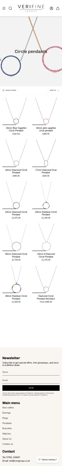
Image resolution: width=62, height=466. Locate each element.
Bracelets (7, 428)
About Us (7, 439)
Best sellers (8, 407)
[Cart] (58, 8)
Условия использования (30, 395)
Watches (6, 433)
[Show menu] (4, 8)
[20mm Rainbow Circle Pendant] (46, 195)
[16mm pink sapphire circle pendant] (46, 111)
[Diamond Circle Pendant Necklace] (46, 279)
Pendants (7, 423)
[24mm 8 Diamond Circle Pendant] (46, 237)
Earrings (6, 413)
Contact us (7, 444)
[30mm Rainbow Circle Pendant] (16, 279)
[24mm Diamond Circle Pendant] (16, 195)
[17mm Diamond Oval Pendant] (46, 153)
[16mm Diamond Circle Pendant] (16, 153)
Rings (5, 418)
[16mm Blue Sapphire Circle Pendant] (16, 111)
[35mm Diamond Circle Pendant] (16, 237)
